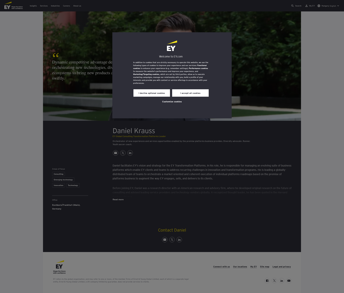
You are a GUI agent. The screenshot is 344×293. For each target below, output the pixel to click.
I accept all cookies (190, 92)
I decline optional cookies (152, 92)
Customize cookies (172, 101)
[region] (172, 75)
